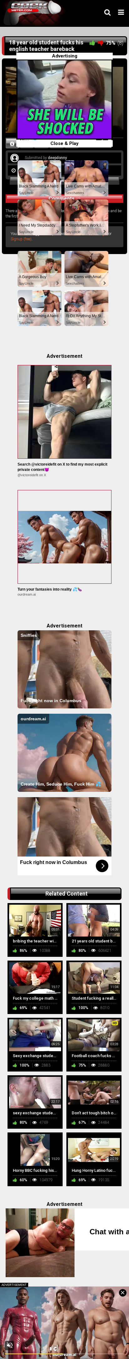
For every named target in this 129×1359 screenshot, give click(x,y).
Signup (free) (21, 239)
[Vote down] (100, 43)
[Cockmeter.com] (34, 13)
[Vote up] (92, 43)
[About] (12, 143)
